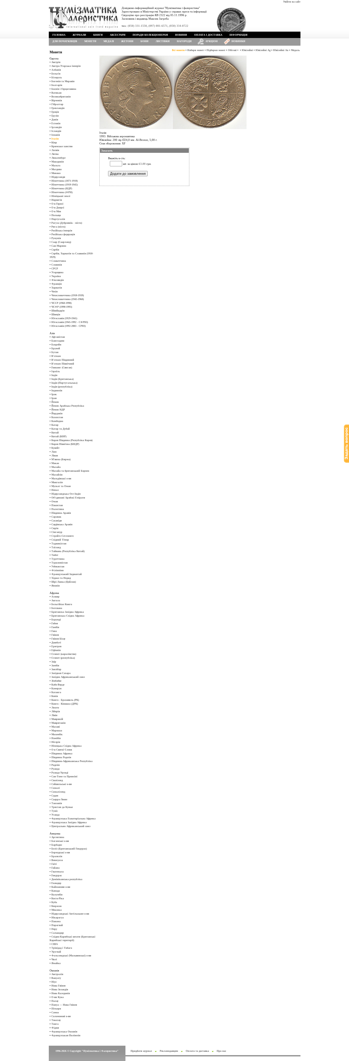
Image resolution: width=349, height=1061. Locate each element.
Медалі (108, 41)
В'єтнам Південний (62, 359)
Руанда (55, 768)
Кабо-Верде (57, 684)
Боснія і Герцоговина (63, 89)
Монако (56, 173)
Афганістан (58, 336)
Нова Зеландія (59, 989)
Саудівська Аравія (61, 524)
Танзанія (56, 803)
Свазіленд (57, 780)
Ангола (55, 600)
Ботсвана (56, 608)
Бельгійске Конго (61, 604)
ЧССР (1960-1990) (61, 303)
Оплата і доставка (208, 34)
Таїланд (56, 547)
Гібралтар (57, 104)
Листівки (163, 41)
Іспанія (55, 134)
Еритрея (56, 646)
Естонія (55, 123)
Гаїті (54, 864)
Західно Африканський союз (68, 677)
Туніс (54, 810)
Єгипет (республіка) (63, 657)
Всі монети (178, 50)
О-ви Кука (57, 997)
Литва (55, 154)
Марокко (56, 730)
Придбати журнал (141, 1051)
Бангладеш (57, 340)
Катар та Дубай (60, 428)
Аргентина (57, 837)
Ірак (54, 394)
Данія (54, 119)
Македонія (57, 161)
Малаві (55, 726)
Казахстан (57, 417)
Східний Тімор (60, 539)
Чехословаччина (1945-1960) (67, 299)
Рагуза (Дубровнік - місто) (66, 222)
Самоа (55, 1012)
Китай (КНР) (58, 436)
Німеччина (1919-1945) (64, 184)
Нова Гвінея (58, 985)
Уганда (55, 814)
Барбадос (56, 844)
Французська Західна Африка (69, 822)
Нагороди (184, 41)
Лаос (54, 451)
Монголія (57, 482)
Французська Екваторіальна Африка (73, 818)
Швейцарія (57, 310)
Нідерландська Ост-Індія (65, 493)
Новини (181, 34)
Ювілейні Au (280, 50)
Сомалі (55, 788)
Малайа (56, 467)
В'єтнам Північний (62, 363)
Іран (54, 398)
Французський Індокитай (66, 574)
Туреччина (57, 558)
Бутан (55, 352)
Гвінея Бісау (58, 638)
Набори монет (195, 50)
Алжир (55, 596)
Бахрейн (56, 344)
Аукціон (211, 41)
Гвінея (55, 634)
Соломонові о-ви (61, 1016)
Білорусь (56, 77)
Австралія (57, 974)
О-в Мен (56, 211)
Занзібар (56, 669)
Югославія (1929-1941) (64, 318)
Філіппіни (57, 570)
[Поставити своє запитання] (346, 461)
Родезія (55, 765)
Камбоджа (57, 421)
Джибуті (56, 642)
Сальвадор (57, 932)
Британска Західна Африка (67, 611)
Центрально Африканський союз (70, 826)
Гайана (55, 867)
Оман (54, 501)
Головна (58, 34)
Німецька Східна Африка (66, 745)
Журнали (79, 34)
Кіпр (54, 142)
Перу (54, 929)
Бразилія (56, 856)
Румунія (56, 238)
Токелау (56, 1020)
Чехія (54, 291)
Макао (55, 463)
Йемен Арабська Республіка (67, 405)
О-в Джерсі (57, 207)
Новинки (238, 41)
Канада (55, 890)
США (54, 944)
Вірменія (56, 100)
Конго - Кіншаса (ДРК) (64, 703)
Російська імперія (61, 230)
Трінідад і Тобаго (61, 947)
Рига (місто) (58, 226)
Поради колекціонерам (150, 34)
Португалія (58, 219)
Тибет (54, 555)
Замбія (55, 665)
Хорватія (56, 287)
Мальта (55, 165)
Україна (56, 276)
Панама (56, 921)
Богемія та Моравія (62, 81)
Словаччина (58, 260)
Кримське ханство (62, 146)
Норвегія (56, 199)
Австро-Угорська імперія (65, 66)
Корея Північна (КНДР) (65, 444)
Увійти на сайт (291, 1)
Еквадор (56, 883)
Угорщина (57, 272)
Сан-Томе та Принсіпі (64, 776)
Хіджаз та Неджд (61, 578)
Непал (55, 490)
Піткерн (56, 1008)
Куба (54, 902)
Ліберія (55, 711)
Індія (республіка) (61, 386)
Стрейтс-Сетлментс (62, 535)
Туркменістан (59, 562)
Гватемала (57, 871)
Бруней (55, 348)
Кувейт (55, 447)
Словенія (56, 264)
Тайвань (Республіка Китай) (68, 551)
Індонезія (56, 390)
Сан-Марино (58, 245)
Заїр (53, 661)
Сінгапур (56, 532)
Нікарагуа (57, 917)
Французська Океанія (64, 1031)
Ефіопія (56, 650)
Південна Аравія (61, 512)
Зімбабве (56, 680)
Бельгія (55, 73)
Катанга (56, 692)
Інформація (238, 34)
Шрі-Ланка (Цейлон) (63, 581)
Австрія (55, 62)
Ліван (54, 455)
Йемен (55, 402)
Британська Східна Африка (67, 615)
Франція (56, 283)
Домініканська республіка (66, 879)
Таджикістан (58, 543)
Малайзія (56, 474)
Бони (144, 41)
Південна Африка (61, 753)
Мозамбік (57, 734)
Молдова (56, 169)
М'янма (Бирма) (61, 459)
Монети (90, 41)
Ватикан (56, 92)
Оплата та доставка (197, 1051)
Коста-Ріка (57, 898)
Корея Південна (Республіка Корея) (71, 440)
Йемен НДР (58, 409)
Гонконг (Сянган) (61, 367)
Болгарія (56, 85)
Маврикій (57, 719)
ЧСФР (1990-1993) (61, 306)
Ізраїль (55, 371)
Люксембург (58, 157)
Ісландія (56, 131)
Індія (54, 375)
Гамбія (55, 627)
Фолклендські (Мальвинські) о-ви (71, 955)
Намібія (56, 738)
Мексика (56, 909)
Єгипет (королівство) (63, 654)
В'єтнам (56, 356)
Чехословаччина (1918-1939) (67, 295)
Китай (55, 432)
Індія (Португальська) (64, 382)
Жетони (127, 41)
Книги (98, 34)
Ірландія (56, 127)
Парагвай (57, 925)
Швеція (55, 314)
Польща (56, 215)
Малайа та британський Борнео (70, 470)
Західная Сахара (61, 673)
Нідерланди (58, 177)
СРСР (54, 268)
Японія (55, 585)
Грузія (55, 115)
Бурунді (56, 619)
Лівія (54, 715)
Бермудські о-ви (60, 852)
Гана (54, 631)
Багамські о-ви (60, 841)
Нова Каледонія (60, 993)
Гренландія (57, 108)
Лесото (55, 707)
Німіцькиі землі (60, 196)
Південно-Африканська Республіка (71, 761)
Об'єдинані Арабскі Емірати (68, 497)
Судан (54, 795)
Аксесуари (117, 34)
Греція (55, 111)
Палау (55, 1001)
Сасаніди (56, 520)
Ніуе (53, 981)
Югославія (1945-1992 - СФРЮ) (69, 322)
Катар (55, 424)
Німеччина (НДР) (61, 188)
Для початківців (64, 41)
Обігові (232, 50)
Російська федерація (63, 234)
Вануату (56, 978)
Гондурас (56, 875)
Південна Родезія (61, 757)
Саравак (56, 516)
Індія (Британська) (62, 379)
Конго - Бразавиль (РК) (65, 699)
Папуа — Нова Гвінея (64, 1004)
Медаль (295, 50)
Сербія (55, 249)
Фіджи (55, 1027)
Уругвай (56, 951)
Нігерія (55, 742)
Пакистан (57, 505)
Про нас (221, 1051)
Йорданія (56, 413)
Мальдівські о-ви (61, 478)
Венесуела (57, 860)
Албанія (56, 69)
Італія (55, 138)
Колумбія (56, 894)
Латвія (55, 150)
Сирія (54, 528)
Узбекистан (57, 566)
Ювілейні (247, 50)
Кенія (54, 696)
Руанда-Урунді (59, 772)
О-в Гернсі (57, 203)
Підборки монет (215, 50)
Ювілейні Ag (263, 50)
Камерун (56, 688)
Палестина (57, 509)
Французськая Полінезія (65, 1035)
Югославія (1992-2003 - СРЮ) (68, 325)
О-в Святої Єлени (61, 749)
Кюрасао (56, 906)
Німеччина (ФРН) (62, 192)
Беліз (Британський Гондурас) (69, 848)
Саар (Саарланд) (61, 242)
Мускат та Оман (61, 486)
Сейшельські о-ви (61, 784)
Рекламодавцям (169, 1051)
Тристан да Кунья (62, 807)
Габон (54, 623)
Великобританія (61, 96)
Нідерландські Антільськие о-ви (70, 913)
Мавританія (58, 722)
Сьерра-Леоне (59, 799)
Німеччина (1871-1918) (64, 180)
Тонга (55, 1023)
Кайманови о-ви (60, 886)
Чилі (54, 959)
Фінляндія (57, 280)
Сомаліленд (58, 791)
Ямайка (56, 963)
